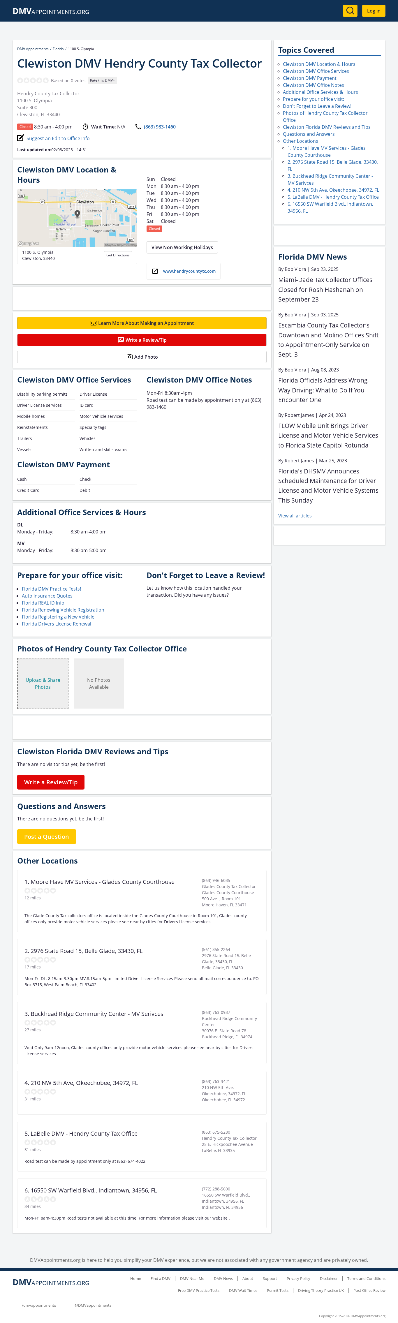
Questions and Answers (309, 134)
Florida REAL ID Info (43, 603)
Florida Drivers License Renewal (56, 624)
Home (135, 1278)
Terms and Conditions (366, 1278)
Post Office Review (369, 1290)
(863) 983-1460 (160, 127)
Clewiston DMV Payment (310, 78)
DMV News (223, 1278)
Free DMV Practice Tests (198, 1290)
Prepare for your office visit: (313, 99)
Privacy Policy (298, 1278)
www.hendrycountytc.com (189, 271)
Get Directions (118, 255)
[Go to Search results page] (350, 11)
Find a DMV (160, 1278)
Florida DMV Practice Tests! (51, 589)
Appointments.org (51, 12)
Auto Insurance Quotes (47, 596)
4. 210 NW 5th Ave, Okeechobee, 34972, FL (333, 190)
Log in (374, 11)
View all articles (295, 515)
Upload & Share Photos (43, 683)
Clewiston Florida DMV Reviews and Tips (327, 127)
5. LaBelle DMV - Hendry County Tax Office (333, 197)
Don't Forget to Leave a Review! (317, 106)
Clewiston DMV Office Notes (313, 85)
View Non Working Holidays (182, 247)
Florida (58, 48)
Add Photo (146, 357)
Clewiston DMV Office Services (316, 71)
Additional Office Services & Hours (320, 92)
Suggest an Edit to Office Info (58, 138)
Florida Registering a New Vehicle (58, 617)
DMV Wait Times (243, 1290)
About (247, 1278)
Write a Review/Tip (146, 340)
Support (270, 1278)
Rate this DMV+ (102, 80)
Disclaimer (329, 1278)
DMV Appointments (33, 48)
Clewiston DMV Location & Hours (319, 64)
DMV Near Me (192, 1278)
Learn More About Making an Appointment (146, 323)
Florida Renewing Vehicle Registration (63, 610)
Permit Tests (277, 1290)
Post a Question (46, 837)
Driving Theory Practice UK (321, 1290)
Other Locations (300, 141)
